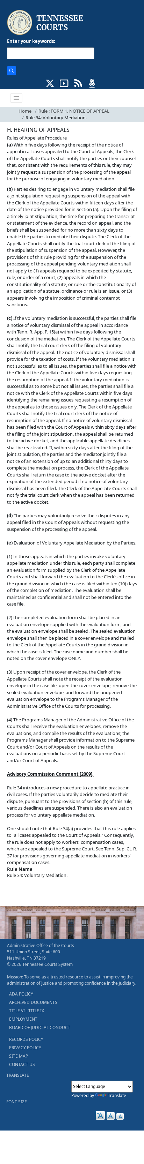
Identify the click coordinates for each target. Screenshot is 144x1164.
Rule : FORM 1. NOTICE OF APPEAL (73, 111)
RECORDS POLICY (26, 1039)
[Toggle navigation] (16, 98)
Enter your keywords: (31, 41)
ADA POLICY (21, 994)
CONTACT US (22, 1064)
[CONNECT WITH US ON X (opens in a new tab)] (50, 83)
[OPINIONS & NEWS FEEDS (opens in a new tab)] (78, 83)
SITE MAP (18, 1056)
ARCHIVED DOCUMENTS (33, 1002)
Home (25, 111)
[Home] (46, 22)
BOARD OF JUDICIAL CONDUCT (39, 1027)
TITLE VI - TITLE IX (26, 1011)
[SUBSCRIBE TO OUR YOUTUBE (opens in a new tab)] (64, 83)
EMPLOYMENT (23, 1019)
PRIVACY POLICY (25, 1048)
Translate (117, 1095)
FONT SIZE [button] (16, 1102)
